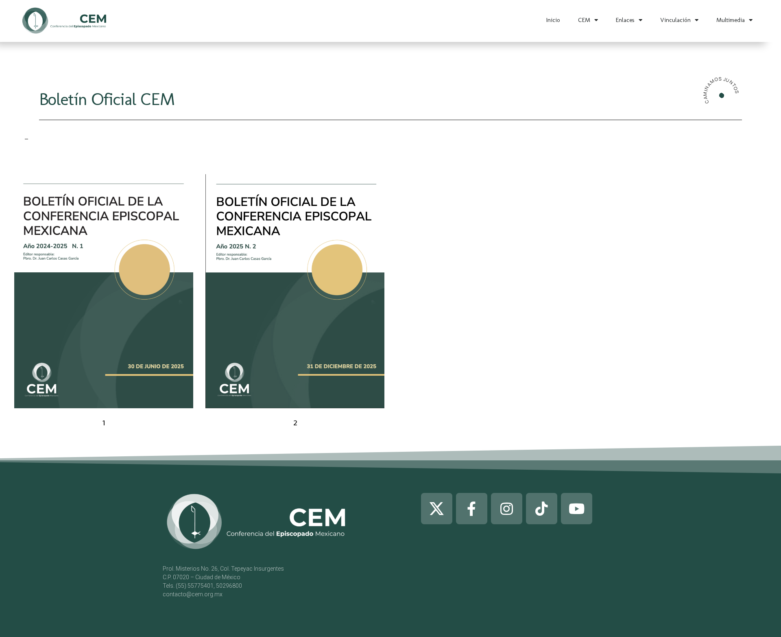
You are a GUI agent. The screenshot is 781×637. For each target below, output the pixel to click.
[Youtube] (576, 508)
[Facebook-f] (471, 508)
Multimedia (730, 20)
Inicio (553, 20)
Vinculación (675, 20)
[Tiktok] (541, 508)
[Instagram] (506, 508)
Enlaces (625, 20)
